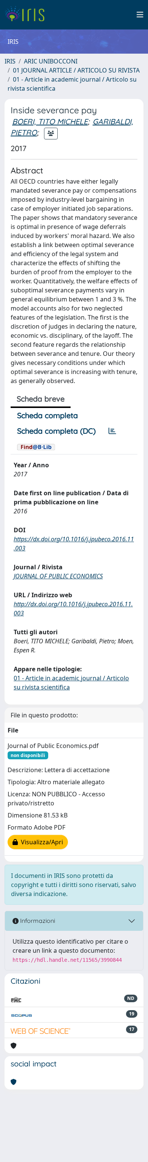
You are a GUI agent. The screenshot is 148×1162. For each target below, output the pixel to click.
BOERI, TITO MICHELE (50, 121)
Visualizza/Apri (40, 842)
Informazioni (37, 920)
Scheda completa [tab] (47, 415)
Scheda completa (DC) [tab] (56, 431)
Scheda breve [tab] (41, 398)
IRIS (10, 61)
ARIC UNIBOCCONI (50, 61)
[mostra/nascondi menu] (140, 15)
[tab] (112, 431)
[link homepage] (27, 15)
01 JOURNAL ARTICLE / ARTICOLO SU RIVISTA (76, 70)
